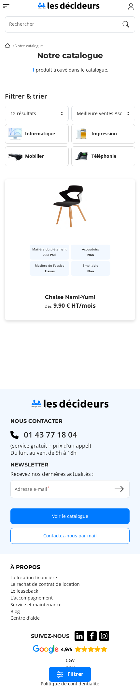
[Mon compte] (131, 6)
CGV (70, 660)
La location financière (33, 577)
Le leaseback (24, 591)
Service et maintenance (36, 604)
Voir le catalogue (70, 516)
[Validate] (119, 489)
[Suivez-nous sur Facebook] (92, 636)
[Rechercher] (126, 24)
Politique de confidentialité (70, 683)
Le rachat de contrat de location (45, 584)
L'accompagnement (31, 597)
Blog (15, 611)
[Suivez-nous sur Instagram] (104, 636)
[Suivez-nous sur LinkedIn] (79, 636)
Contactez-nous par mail (70, 535)
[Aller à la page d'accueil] (68, 5)
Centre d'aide (25, 618)
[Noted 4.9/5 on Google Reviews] (70, 649)
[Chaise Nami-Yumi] (70, 250)
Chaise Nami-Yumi (70, 297)
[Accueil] (7, 46)
